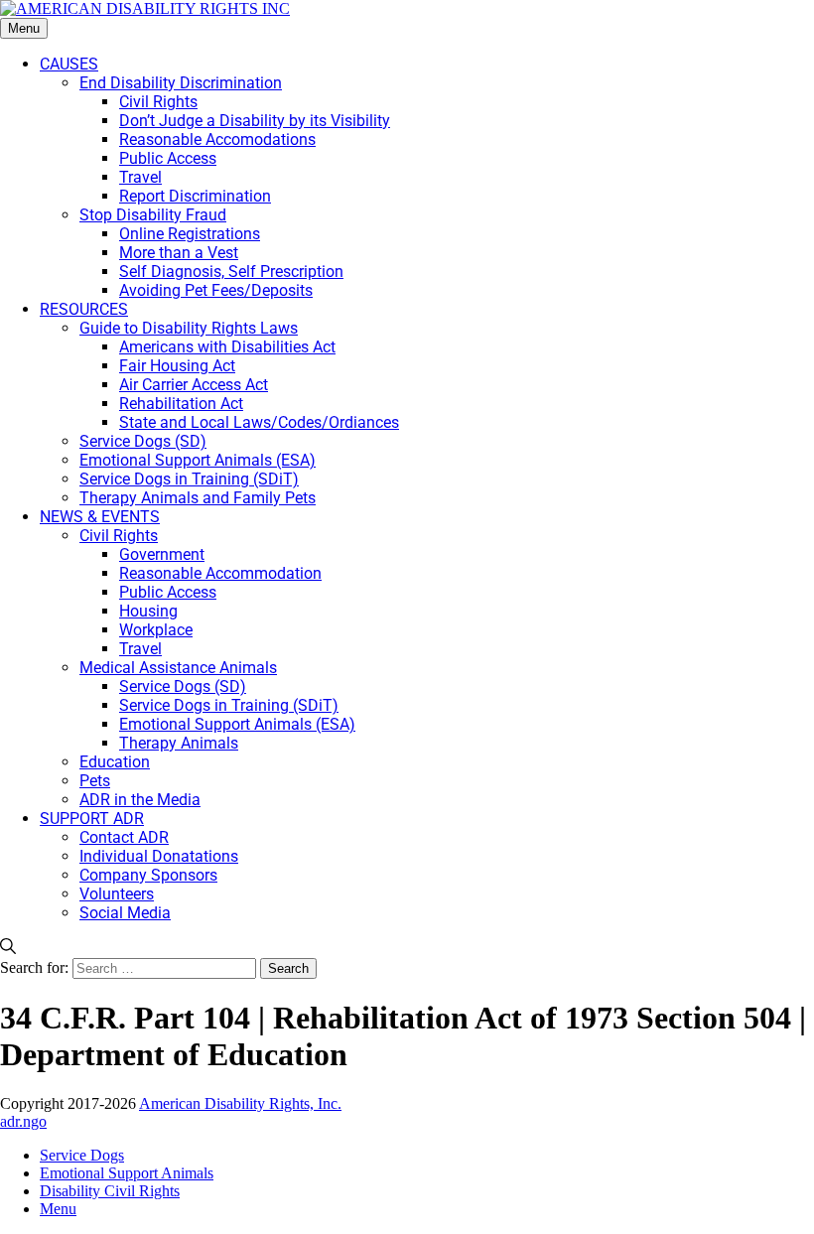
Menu (24, 28)
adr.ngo (23, 1121)
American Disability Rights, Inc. (240, 1103)
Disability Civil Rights (110, 1190)
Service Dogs (82, 1155)
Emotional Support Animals (126, 1173)
